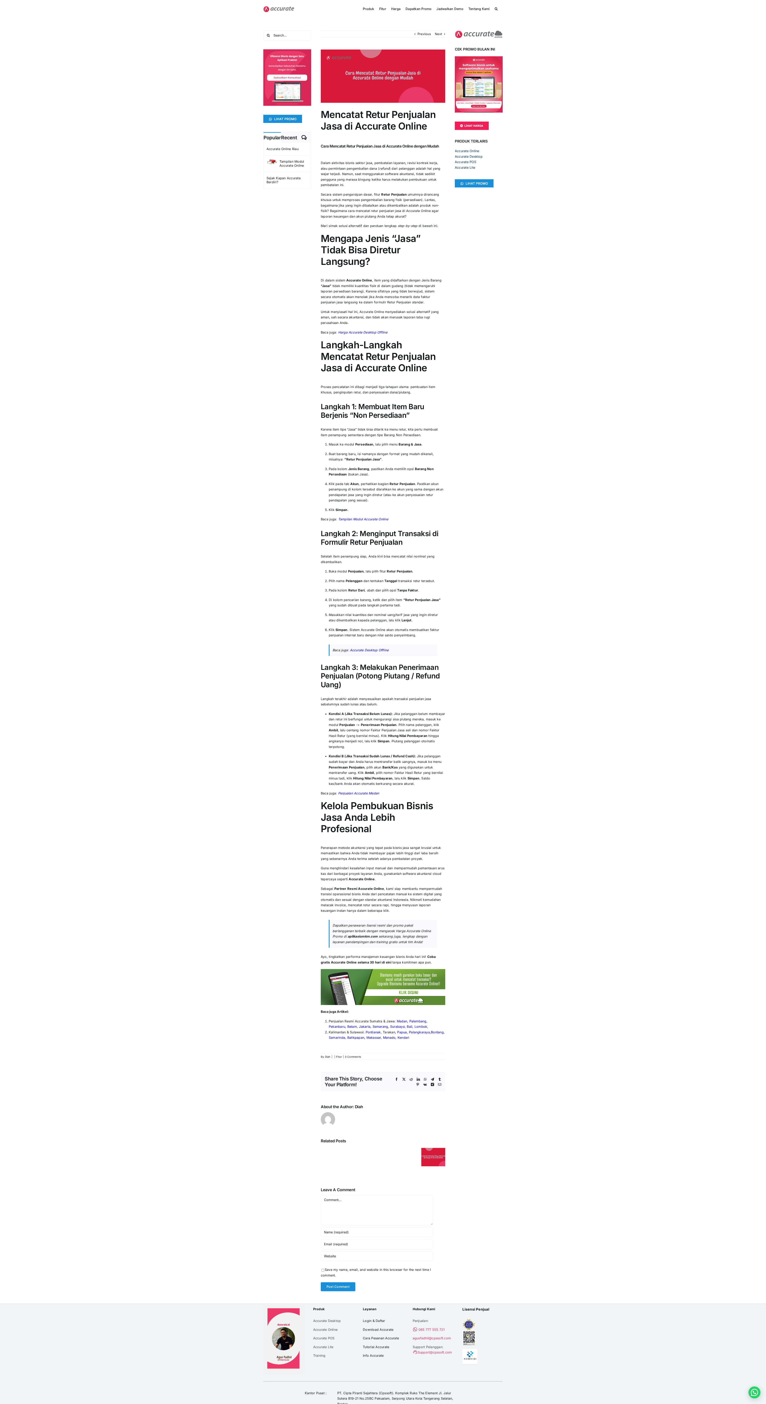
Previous (424, 34)
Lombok (421, 1027)
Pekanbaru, (337, 1027)
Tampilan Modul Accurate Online (363, 519)
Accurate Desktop (469, 156)
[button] (496, 8)
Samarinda (337, 1038)
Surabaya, (398, 1027)
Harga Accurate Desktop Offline (362, 332)
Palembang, (418, 1021)
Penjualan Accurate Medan (358, 793)
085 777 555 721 (431, 1330)
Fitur (339, 1056)
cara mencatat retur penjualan (370, 211)
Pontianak (373, 1032)
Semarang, (381, 1027)
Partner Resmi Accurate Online (359, 889)
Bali (409, 1027)
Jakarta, (365, 1027)
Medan (402, 1021)
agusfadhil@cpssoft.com (432, 1338)
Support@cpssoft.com (435, 1352)
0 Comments (353, 1056)
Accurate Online (358, 280)
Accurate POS (465, 162)
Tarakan (389, 1032)
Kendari (403, 1038)
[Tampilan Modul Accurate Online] (272, 162)
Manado (389, 1038)
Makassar (373, 1038)
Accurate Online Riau (283, 149)
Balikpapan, (356, 1038)
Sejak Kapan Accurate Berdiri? (284, 180)
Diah (328, 1056)
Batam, (352, 1027)
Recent (289, 138)
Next (438, 34)
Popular (272, 138)
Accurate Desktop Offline (369, 650)
